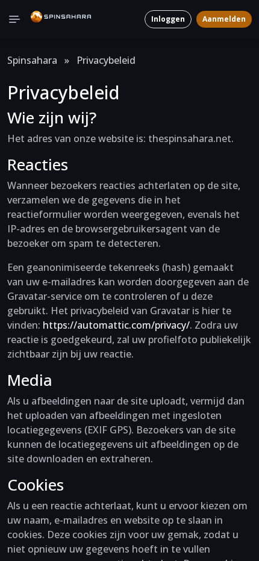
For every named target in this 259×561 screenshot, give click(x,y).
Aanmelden (224, 19)
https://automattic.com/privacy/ (116, 325)
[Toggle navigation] (14, 19)
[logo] (61, 19)
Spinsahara (32, 60)
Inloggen (168, 19)
